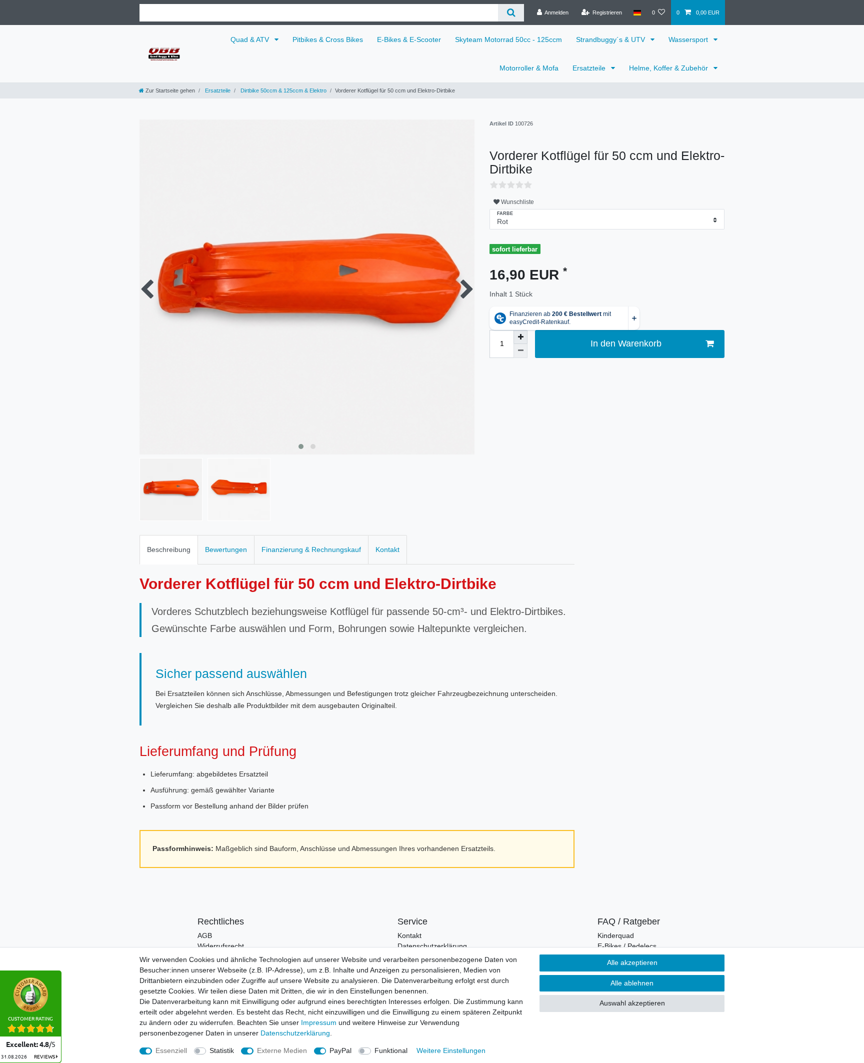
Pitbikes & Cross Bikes (327, 40)
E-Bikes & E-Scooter (409, 40)
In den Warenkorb (626, 343)
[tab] (169, 549)
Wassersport (689, 40)
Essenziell (171, 1050)
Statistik (222, 1050)
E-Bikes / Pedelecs (627, 946)
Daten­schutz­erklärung (295, 1033)
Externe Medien (282, 1050)
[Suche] (511, 13)
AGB (205, 936)
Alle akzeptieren (632, 962)
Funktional (391, 1050)
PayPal (341, 1050)
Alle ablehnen (632, 983)
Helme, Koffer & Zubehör (669, 68)
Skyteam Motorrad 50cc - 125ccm (508, 40)
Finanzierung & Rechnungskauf (311, 550)
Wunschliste (517, 202)
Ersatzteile (590, 68)
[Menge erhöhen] (521, 337)
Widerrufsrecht (221, 946)
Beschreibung (168, 550)
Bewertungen (226, 550)
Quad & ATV (250, 40)
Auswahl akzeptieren (632, 1003)
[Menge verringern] (521, 351)
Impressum (318, 1022)
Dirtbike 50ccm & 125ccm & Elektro (282, 91)
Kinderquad (616, 936)
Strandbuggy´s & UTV (611, 40)
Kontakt (388, 550)
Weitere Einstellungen (451, 1050)
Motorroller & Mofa (529, 68)
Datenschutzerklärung (432, 946)
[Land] (637, 12)
